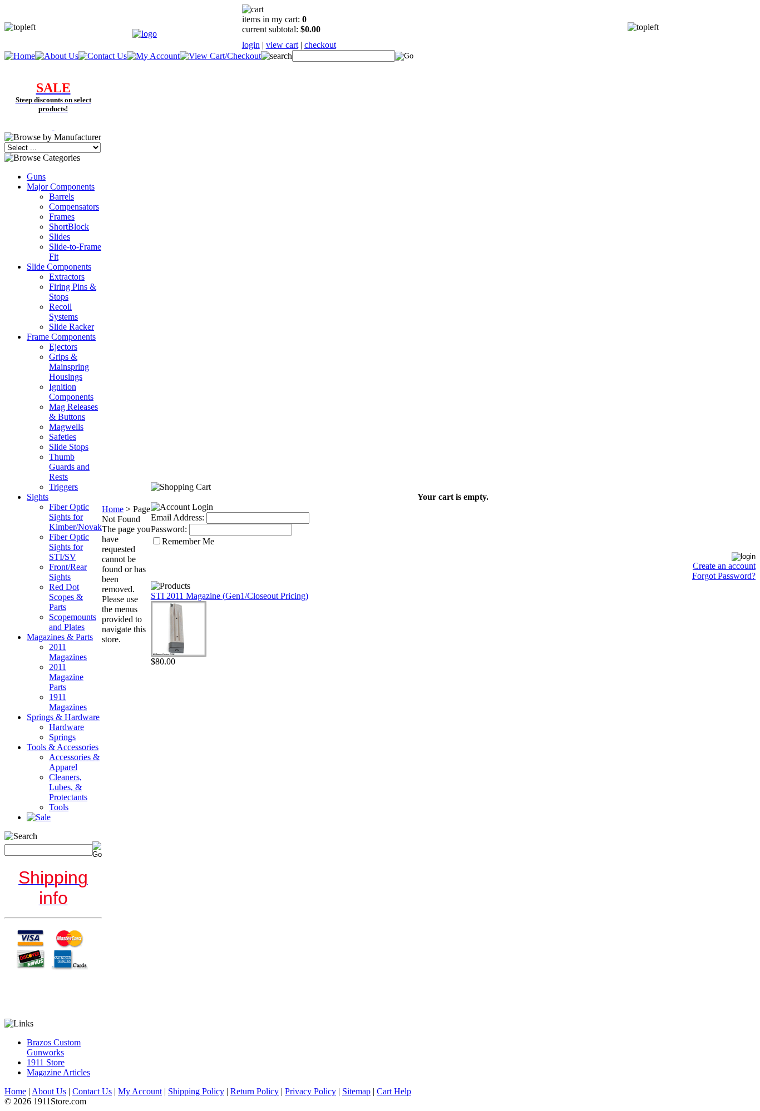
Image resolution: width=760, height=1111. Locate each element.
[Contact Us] (102, 56)
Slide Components (59, 266)
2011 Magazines (68, 652)
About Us (49, 1091)
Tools (58, 807)
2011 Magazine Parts (66, 677)
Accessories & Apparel (74, 762)
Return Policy (254, 1091)
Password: (169, 529)
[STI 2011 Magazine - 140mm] (178, 653)
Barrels (61, 196)
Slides (59, 236)
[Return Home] (144, 33)
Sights (37, 497)
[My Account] (153, 56)
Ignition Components (71, 391)
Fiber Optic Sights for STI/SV (69, 547)
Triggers (63, 487)
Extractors (67, 276)
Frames (62, 216)
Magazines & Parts (60, 637)
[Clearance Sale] (53, 127)
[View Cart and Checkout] (220, 56)
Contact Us (92, 1091)
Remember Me (188, 541)
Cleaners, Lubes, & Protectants (68, 787)
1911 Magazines (68, 702)
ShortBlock (69, 226)
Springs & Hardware (63, 717)
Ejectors (63, 346)
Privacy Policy (310, 1091)
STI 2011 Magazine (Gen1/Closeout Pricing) (229, 596)
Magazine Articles (58, 1072)
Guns (36, 176)
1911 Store (46, 1062)
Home (113, 509)
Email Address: (177, 517)
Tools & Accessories (62, 747)
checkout (320, 44)
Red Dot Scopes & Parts (66, 597)
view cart (282, 44)
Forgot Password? (724, 576)
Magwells (66, 426)
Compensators (74, 206)
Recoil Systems (63, 311)
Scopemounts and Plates (72, 622)
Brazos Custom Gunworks (54, 1047)
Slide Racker (71, 326)
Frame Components (61, 336)
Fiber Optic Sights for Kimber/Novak (75, 517)
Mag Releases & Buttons (73, 411)
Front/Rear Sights (68, 572)
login (251, 44)
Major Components (61, 186)
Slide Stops (68, 447)
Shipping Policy (196, 1091)
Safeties (62, 437)
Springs (62, 737)
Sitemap (356, 1091)
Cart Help (394, 1091)
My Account (140, 1091)
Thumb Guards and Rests (69, 467)
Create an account (724, 566)
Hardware (66, 727)
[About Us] (56, 56)
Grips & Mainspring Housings (69, 366)
